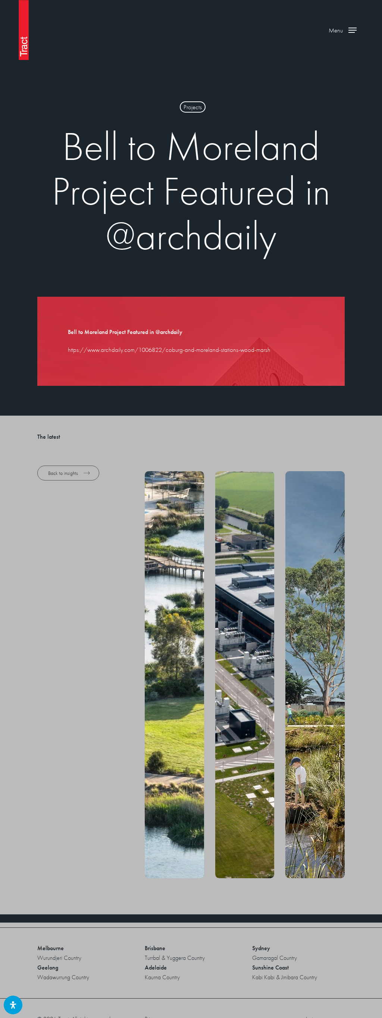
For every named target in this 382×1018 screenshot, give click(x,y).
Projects (193, 107)
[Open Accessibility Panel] (13, 1005)
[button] (342, 30)
